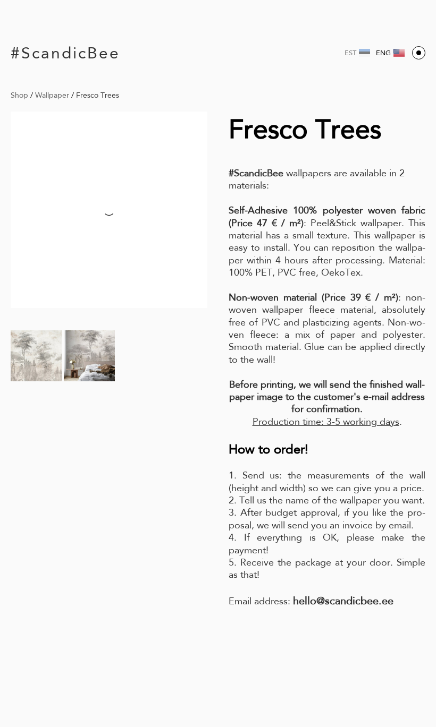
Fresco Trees (97, 95)
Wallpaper (52, 95)
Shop (19, 95)
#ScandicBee (65, 53)
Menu (418, 52)
